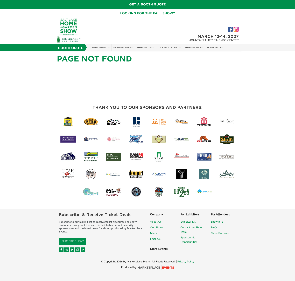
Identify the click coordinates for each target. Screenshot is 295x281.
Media (154, 233)
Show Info (217, 221)
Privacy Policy (185, 261)
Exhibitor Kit (188, 221)
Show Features (122, 47)
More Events (214, 47)
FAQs (214, 227)
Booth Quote (70, 48)
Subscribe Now (73, 241)
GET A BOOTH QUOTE (147, 4)
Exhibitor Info (193, 47)
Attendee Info (99, 47)
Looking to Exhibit (168, 47)
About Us (155, 221)
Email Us (155, 239)
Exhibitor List (144, 47)
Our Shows (157, 227)
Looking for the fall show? (147, 13)
